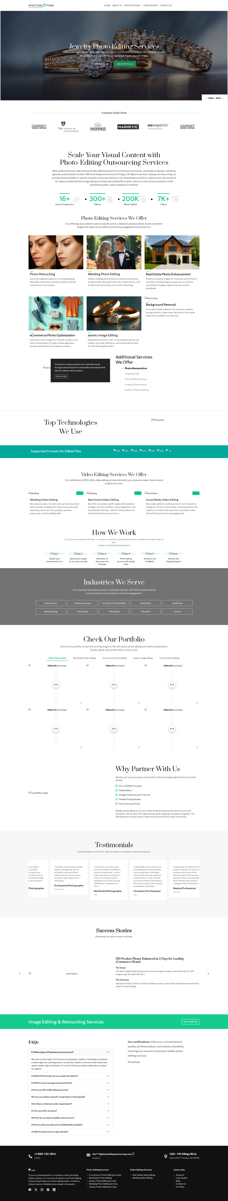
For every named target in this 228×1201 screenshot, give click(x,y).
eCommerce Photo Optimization (52, 335)
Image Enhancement (136, 384)
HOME (107, 5)
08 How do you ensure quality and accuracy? (53, 1117)
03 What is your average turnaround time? (51, 1083)
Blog (178, 1181)
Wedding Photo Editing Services (103, 1184)
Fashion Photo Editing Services (103, 1187)
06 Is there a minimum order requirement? (51, 1103)
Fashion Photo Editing (137, 389)
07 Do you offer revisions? (44, 1110)
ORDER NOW (101, 64)
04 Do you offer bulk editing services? (49, 1090)
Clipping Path (132, 373)
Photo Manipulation (136, 368)
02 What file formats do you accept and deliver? (54, 1076)
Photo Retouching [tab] (57, 658)
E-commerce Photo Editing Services (105, 1175)
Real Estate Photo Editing (100, 1178)
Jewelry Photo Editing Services (102, 1181)
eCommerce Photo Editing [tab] (115, 658)
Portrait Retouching (136, 379)
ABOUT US (117, 5)
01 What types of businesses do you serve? (52, 1052)
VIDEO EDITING (150, 5)
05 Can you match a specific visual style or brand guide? (58, 1097)
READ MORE (61, 376)
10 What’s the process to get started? (49, 1131)
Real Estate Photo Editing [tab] (84, 658)
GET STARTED (190, 1021)
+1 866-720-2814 (45, 1153)
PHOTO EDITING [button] (132, 5)
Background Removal (161, 304)
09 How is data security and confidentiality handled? (57, 1124)
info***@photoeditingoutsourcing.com (112, 1154)
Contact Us (181, 1184)
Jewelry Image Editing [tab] (143, 658)
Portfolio (180, 1187)
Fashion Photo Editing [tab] (169, 658)
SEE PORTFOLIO (125, 64)
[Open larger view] (81, 703)
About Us (180, 1175)
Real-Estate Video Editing (143, 1175)
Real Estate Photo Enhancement (168, 274)
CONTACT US (166, 5)
